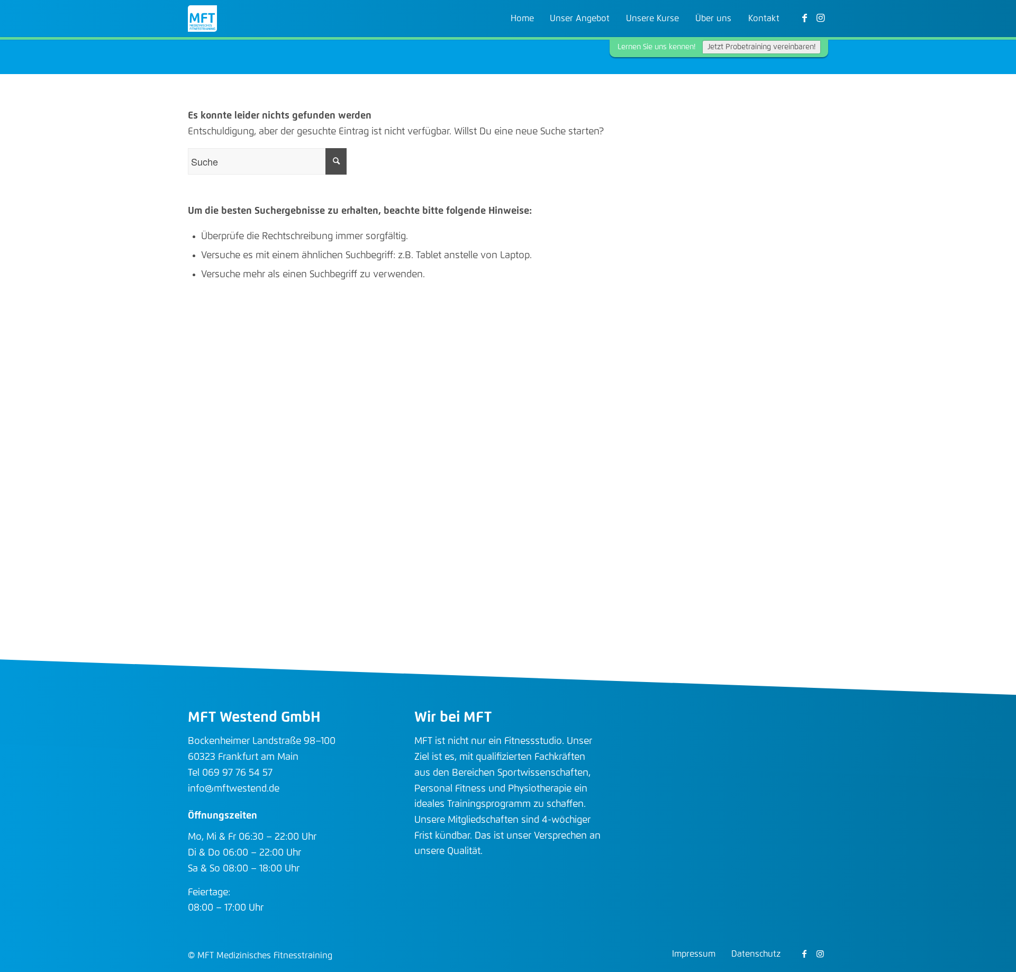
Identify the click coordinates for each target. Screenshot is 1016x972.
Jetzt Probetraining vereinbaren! (761, 47)
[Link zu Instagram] (820, 18)
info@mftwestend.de (233, 789)
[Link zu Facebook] (804, 18)
